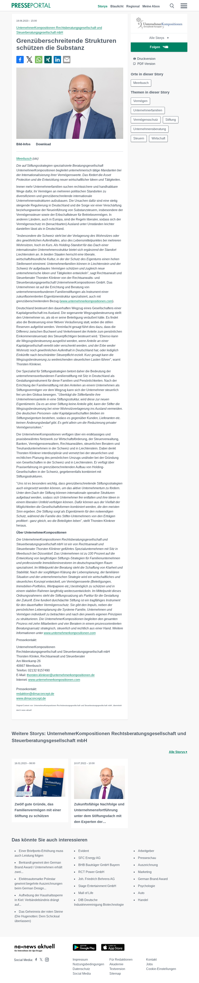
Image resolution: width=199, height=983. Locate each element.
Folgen (155, 47)
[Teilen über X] (29, 59)
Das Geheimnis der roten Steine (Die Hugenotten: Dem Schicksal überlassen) (39, 916)
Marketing (145, 872)
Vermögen (140, 101)
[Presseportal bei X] (40, 960)
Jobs (149, 964)
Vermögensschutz (145, 119)
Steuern (138, 138)
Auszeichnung (148, 865)
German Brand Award (153, 879)
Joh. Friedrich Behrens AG (96, 879)
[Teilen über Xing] (48, 59)
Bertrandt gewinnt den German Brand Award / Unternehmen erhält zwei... (38, 867)
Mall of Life (85, 893)
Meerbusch (24, 158)
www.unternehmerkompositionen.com (86, 301)
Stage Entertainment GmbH (97, 886)
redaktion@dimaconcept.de (35, 693)
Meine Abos (151, 6)
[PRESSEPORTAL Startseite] (31, 5)
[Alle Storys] (159, 29)
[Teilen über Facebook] (20, 59)
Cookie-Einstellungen (161, 969)
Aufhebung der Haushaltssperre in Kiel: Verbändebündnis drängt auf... (39, 900)
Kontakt (151, 959)
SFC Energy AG (89, 858)
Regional (133, 6)
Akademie (116, 964)
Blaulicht (116, 6)
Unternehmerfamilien (147, 110)
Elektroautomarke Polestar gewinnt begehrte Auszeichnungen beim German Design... (38, 883)
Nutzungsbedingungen (88, 964)
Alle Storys (157, 38)
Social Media (82, 973)
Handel (143, 900)
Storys (102, 6)
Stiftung (170, 119)
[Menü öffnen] (183, 6)
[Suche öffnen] (172, 6)
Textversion (117, 969)
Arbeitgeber (146, 851)
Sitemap (115, 973)
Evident (83, 851)
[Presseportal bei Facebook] (35, 960)
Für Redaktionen (121, 959)
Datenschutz (81, 969)
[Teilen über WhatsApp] (38, 59)
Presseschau (147, 858)
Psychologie (146, 886)
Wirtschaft (158, 138)
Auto (141, 893)
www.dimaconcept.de (31, 698)
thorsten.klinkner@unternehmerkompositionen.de (61, 675)
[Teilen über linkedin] (57, 59)
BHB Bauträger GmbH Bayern (99, 865)
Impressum (80, 959)
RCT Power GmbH (91, 872)
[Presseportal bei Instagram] (46, 959)
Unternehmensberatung (149, 129)
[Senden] (66, 59)
